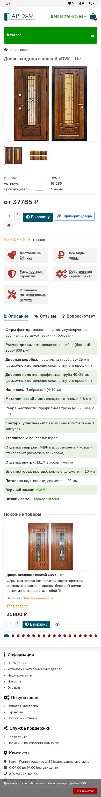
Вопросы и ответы (22, 718)
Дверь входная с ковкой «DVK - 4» (35, 575)
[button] (6, 635)
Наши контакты (20, 675)
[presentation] (4, 575)
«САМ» (41, 490)
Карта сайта (17, 737)
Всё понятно (85, 791)
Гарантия (15, 712)
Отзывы (48, 316)
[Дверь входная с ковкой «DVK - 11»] (50, 103)
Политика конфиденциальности (33, 743)
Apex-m (57, 189)
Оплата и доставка (23, 706)
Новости (14, 681)
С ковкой (20, 50)
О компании (17, 663)
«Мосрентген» (46, 499)
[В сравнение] (91, 78)
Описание (18, 316)
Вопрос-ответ (81, 316)
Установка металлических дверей (35, 669)
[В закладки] (91, 71)
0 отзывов (36, 240)
